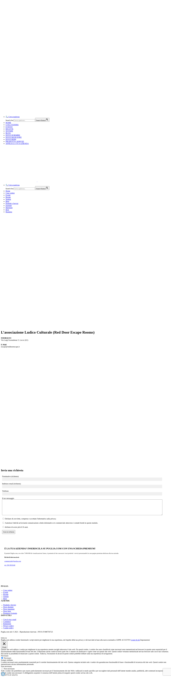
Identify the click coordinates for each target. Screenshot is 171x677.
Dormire (9, 206)
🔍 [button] (13, 117)
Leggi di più (135, 640)
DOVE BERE (11, 139)
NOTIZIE (9, 131)
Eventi (8, 195)
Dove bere (7, 611)
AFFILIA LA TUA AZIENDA (17, 144)
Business (9, 212)
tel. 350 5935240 (9, 565)
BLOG (8, 133)
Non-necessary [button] (6, 666)
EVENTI (9, 127)
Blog (7, 201)
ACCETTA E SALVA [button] (9, 675)
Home (8, 191)
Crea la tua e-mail (9, 620)
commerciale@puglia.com (12, 561)
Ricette (8, 197)
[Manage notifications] (3, 674)
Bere (7, 210)
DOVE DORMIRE (13, 135)
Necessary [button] (4, 656)
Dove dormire (8, 607)
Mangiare (9, 208)
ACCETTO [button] (126, 640)
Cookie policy (8, 628)
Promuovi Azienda (10, 613)
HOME (8, 123)
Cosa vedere (10, 193)
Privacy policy (8, 626)
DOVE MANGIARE (14, 137)
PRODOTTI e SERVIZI (15, 141)
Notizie (8, 199)
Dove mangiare (9, 609)
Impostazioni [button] (145, 640)
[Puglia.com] (42, 181)
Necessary (7, 658)
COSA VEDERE (12, 125)
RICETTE (9, 129)
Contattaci (7, 622)
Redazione (7, 624)
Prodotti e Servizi (12, 203)
